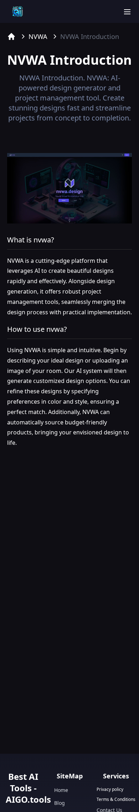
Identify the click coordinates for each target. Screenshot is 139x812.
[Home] (11, 36)
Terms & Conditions (116, 799)
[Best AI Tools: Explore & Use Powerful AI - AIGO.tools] (17, 11)
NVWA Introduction (89, 36)
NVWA (38, 36)
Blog (59, 802)
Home (61, 790)
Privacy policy (110, 789)
